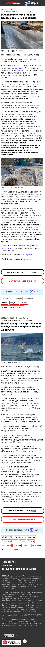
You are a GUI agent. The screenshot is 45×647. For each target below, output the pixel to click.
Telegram (27, 259)
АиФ (21, 51)
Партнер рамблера (21, 636)
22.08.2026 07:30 (7, 318)
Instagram (28, 255)
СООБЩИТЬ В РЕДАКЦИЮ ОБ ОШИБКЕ (19, 569)
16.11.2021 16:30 (6, 9)
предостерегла (8, 248)
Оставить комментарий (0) (22, 281)
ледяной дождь (16, 68)
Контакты (7, 566)
